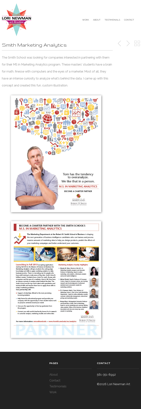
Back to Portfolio (137, 43)
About (96, 20)
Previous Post (120, 43)
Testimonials (112, 20)
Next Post (127, 43)
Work (85, 20)
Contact (129, 20)
